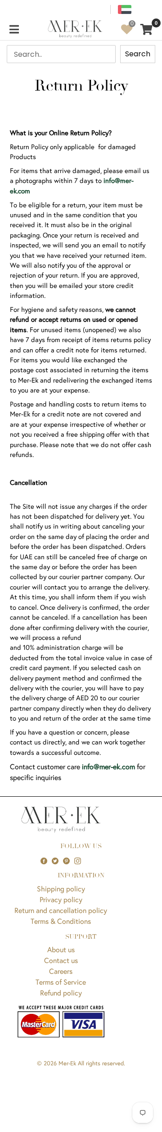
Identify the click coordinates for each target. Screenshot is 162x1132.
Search (137, 54)
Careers (60, 971)
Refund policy (61, 992)
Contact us (61, 960)
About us (61, 949)
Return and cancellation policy (60, 910)
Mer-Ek (67, 1063)
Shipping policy (61, 888)
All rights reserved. (101, 1063)
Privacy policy (61, 899)
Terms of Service (61, 981)
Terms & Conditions (61, 921)
